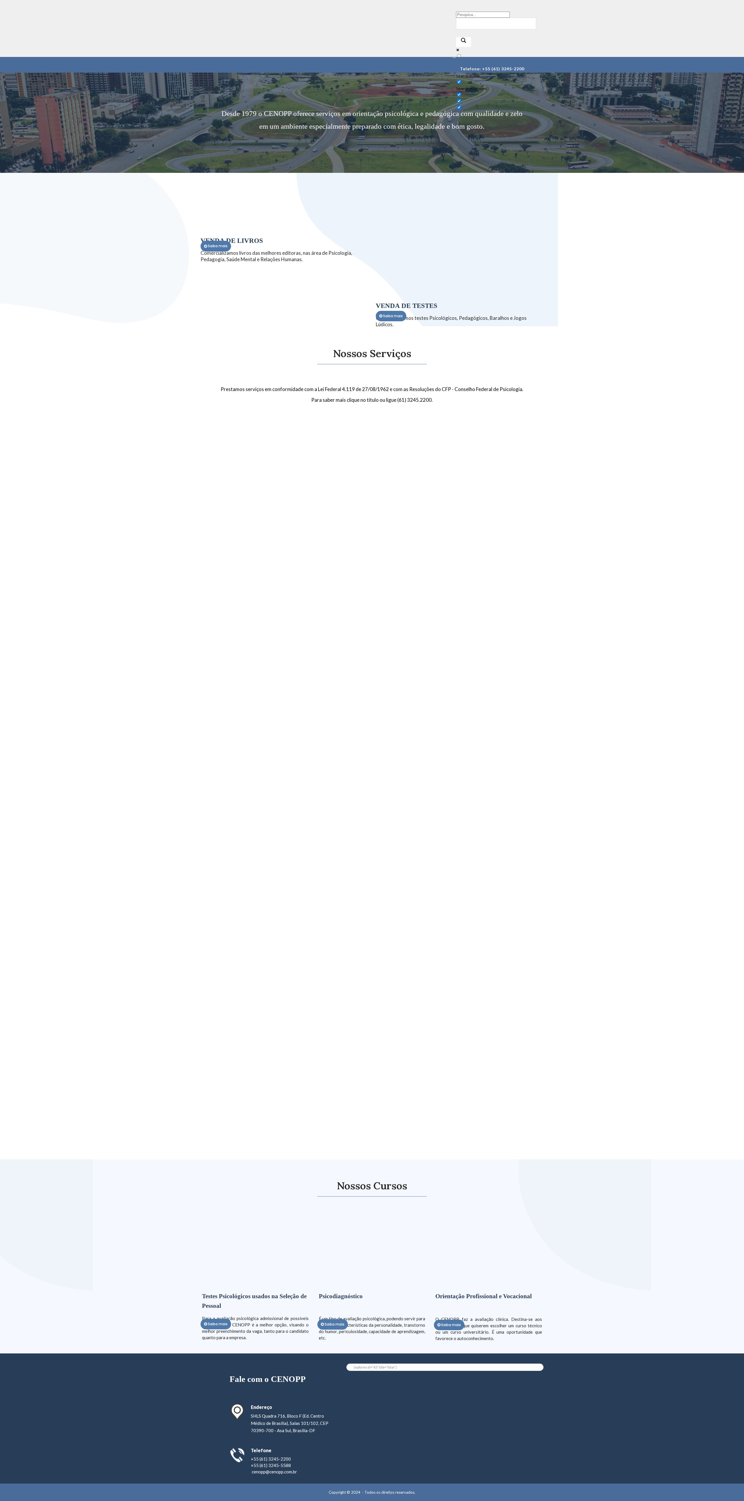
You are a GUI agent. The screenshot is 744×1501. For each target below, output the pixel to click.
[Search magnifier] (463, 42)
